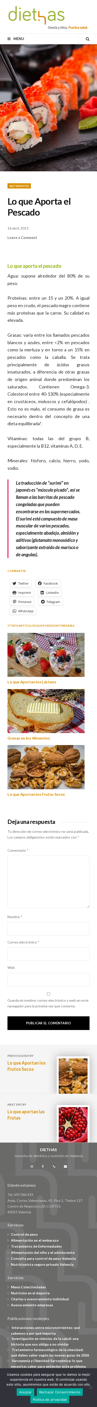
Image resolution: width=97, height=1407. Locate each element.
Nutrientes (19, 186)
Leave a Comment (22, 237)
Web (11, 967)
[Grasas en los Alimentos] (46, 711)
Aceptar (25, 1392)
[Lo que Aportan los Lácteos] (46, 655)
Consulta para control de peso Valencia (43, 1258)
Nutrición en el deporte (30, 1293)
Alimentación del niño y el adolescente (43, 1252)
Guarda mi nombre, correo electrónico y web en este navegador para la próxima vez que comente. (48, 1003)
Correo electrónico (23, 942)
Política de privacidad (50, 1400)
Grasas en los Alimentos (28, 738)
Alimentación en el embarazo (35, 1240)
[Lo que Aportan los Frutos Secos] (46, 767)
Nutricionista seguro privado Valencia (42, 1264)
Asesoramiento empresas (32, 1305)
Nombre (14, 917)
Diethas (48, 1149)
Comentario (17, 850)
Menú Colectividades (28, 1287)
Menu (18, 39)
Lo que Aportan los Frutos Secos (36, 794)
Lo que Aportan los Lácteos (31, 681)
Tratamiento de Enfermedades (36, 1246)
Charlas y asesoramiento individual (40, 1299)
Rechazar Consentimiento (60, 1392)
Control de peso (24, 1234)
